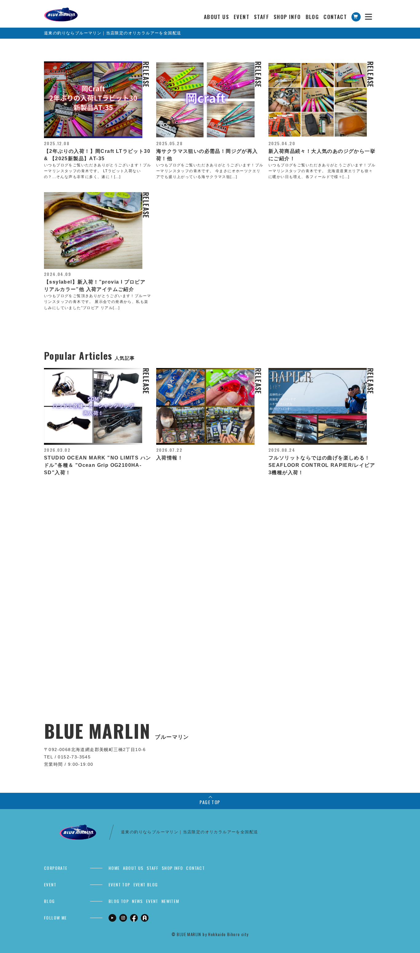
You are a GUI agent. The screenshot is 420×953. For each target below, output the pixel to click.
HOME (114, 868)
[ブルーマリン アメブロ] (145, 917)
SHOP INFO (287, 17)
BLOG (312, 17)
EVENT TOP (119, 884)
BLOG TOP (119, 901)
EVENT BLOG (145, 884)
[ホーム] (61, 10)
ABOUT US (216, 17)
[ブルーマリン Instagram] (123, 917)
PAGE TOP (210, 802)
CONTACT (335, 17)
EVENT (241, 17)
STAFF (261, 17)
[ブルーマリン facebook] (134, 917)
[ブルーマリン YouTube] (112, 917)
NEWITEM (170, 901)
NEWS (137, 901)
